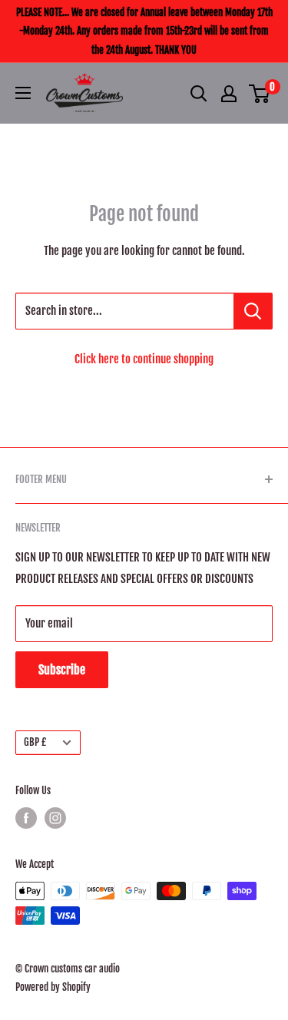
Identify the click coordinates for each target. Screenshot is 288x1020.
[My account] (229, 93)
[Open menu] (23, 93)
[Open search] (198, 93)
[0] (260, 93)
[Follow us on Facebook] (26, 818)
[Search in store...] (253, 311)
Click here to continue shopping (144, 359)
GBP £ (35, 742)
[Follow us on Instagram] (55, 818)
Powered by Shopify (53, 987)
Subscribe (61, 669)
